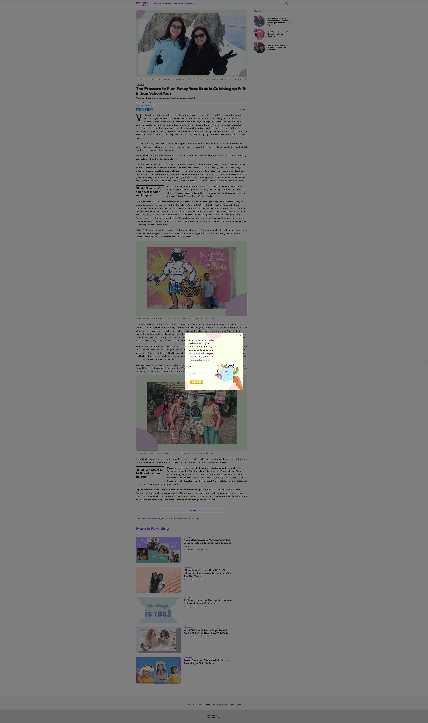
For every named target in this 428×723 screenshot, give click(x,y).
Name (192, 367)
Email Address (196, 374)
